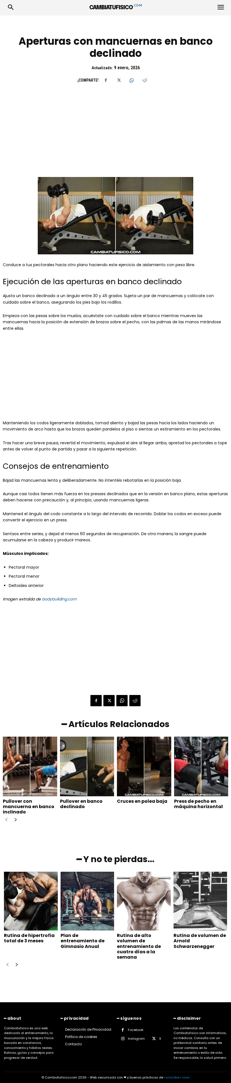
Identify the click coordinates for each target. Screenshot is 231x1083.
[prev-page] (6, 820)
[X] (118, 80)
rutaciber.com (177, 1077)
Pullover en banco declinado (81, 804)
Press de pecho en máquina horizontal (198, 804)
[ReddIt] (144, 80)
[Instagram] (122, 1038)
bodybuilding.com (59, 599)
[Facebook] (105, 80)
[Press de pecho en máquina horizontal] (201, 766)
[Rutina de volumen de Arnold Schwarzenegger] (200, 901)
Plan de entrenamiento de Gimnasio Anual (83, 940)
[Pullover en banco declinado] (87, 766)
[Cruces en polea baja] (144, 766)
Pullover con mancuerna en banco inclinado (28, 806)
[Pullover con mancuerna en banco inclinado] (30, 766)
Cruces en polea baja (142, 801)
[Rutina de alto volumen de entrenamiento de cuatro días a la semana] (144, 901)
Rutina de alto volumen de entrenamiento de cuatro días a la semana (139, 946)
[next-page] (15, 820)
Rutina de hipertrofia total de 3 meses (29, 938)
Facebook (135, 1030)
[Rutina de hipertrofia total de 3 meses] (31, 901)
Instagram (136, 1038)
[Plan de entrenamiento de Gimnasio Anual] (87, 901)
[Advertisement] (115, 135)
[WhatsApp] (131, 80)
